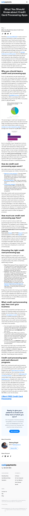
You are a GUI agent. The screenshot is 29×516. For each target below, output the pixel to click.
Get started (14, 431)
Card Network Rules (6, 478)
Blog (3, 495)
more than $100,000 (12, 36)
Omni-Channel (18, 482)
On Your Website (18, 480)
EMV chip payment (9, 180)
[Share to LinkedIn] (5, 34)
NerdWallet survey (14, 95)
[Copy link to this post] (2, 34)
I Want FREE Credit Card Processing (12, 397)
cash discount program (18, 370)
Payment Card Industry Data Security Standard (13, 284)
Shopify (20, 233)
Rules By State (5, 475)
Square (10, 233)
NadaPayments (5, 379)
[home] (6, 2)
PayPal (20, 234)
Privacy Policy (4, 504)
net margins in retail (11, 315)
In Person (17, 475)
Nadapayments (17, 444)
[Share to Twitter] (8, 34)
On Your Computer (19, 478)
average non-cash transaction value (10, 127)
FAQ (2, 493)
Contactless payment (9, 184)
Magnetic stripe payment (10, 173)
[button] (26, 2)
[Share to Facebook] (11, 34)
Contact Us (4, 491)
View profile (13, 448)
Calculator (4, 480)
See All (16, 484)
